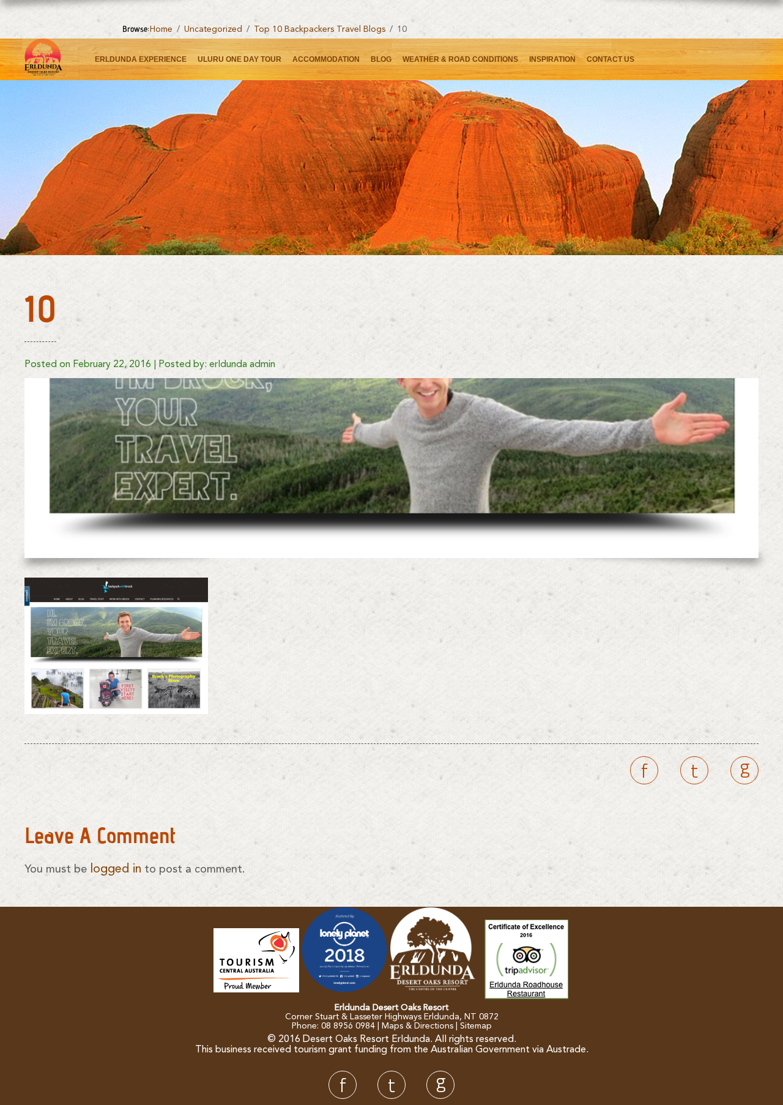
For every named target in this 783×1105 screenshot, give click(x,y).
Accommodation (326, 59)
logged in (115, 869)
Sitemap (476, 1026)
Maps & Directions (417, 1026)
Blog (381, 59)
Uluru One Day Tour (239, 59)
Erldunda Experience (141, 59)
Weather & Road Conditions (460, 59)
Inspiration (552, 59)
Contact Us (610, 59)
